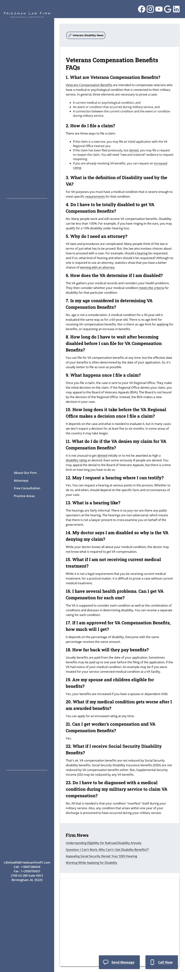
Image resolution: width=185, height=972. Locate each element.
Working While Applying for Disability (91, 863)
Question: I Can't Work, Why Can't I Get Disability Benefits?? (107, 849)
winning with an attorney (97, 267)
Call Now (165, 962)
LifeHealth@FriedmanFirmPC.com (27, 863)
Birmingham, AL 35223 (27, 880)
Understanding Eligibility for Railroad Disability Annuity (103, 843)
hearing (142, 253)
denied (134, 150)
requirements (95, 196)
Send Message (122, 962)
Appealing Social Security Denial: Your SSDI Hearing (101, 856)
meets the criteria (151, 288)
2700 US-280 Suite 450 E (27, 876)
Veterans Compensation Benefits (89, 85)
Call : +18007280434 (27, 867)
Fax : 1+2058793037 (27, 871)
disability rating (76, 460)
